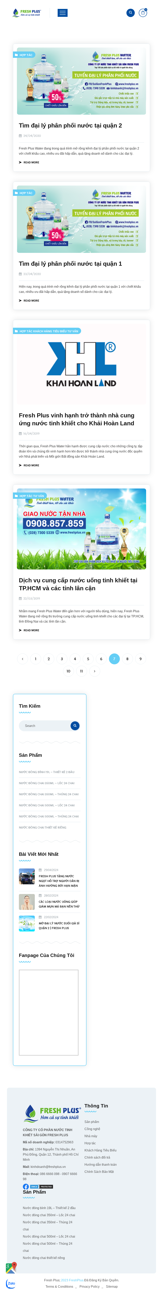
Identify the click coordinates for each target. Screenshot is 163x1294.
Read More (31, 162)
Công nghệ (92, 1129)
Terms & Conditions (59, 1286)
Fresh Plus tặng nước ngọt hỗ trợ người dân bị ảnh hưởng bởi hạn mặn (59, 881)
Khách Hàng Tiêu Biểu (50, 331)
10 (68, 671)
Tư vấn (72, 331)
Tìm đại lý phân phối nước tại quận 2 (70, 125)
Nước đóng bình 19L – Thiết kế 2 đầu (46, 772)
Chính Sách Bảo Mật (99, 1171)
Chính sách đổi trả (97, 1157)
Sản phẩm (91, 1122)
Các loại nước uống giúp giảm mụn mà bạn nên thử (59, 904)
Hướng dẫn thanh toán (100, 1164)
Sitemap (112, 1286)
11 (81, 671)
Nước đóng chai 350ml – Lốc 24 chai (46, 783)
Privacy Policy (90, 1286)
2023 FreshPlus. (72, 1280)
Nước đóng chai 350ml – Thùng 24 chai (49, 794)
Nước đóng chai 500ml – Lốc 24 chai (47, 805)
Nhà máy (90, 1136)
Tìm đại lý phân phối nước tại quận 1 (70, 263)
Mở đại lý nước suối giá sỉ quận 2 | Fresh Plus (59, 925)
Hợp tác (26, 55)
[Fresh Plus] (27, 13)
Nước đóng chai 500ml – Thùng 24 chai (49, 816)
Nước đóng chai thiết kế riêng (42, 828)
